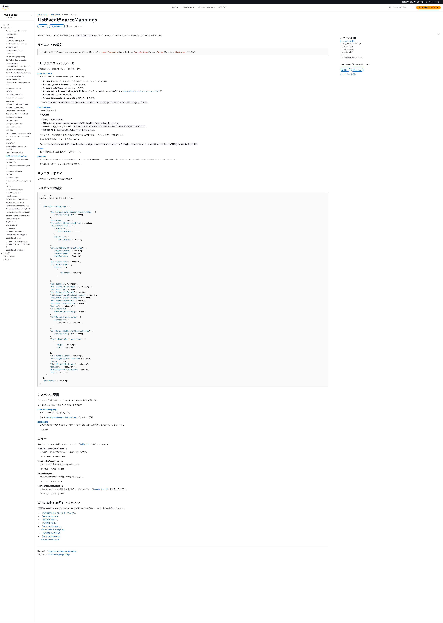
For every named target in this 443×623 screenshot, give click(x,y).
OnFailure (59, 228)
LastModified (58, 289)
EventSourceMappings (55, 206)
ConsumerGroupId (63, 215)
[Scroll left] (170, 7)
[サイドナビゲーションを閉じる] (31, 15)
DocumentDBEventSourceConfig (66, 248)
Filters (58, 267)
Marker (40, 148)
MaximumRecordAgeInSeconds (65, 298)
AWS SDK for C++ (50, 519)
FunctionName (43, 107)
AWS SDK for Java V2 (52, 526)
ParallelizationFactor (63, 303)
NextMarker (50, 381)
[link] (70, 14)
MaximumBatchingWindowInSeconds (68, 295)
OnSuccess (59, 237)
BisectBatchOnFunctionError (66, 223)
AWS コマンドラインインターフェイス (59, 513)
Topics (54, 367)
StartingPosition (60, 356)
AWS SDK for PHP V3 (51, 533)
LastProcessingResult (62, 292)
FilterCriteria (59, 264)
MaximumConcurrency (64, 311)
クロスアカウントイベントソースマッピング (141, 91)
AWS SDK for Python (51, 536)
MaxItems (41, 156)
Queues (54, 306)
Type (60, 345)
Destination (64, 231)
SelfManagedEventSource (63, 317)
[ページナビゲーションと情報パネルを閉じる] (438, 34)
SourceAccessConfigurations (66, 339)
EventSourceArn (44, 73)
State (54, 361)
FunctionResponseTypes (63, 287)
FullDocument (61, 256)
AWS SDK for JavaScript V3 (52, 529)
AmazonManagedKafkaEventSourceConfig (71, 212)
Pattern (65, 273)
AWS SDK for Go (49, 523)
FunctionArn (57, 284)
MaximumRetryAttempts (62, 300)
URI (59, 347)
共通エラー (84, 444)
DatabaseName (61, 253)
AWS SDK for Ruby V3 (50, 539)
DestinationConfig (61, 226)
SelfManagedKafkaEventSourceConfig (70, 331)
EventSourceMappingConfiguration (61, 417)
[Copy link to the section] (35, 45)
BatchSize (56, 220)
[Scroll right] (228, 7)
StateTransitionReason (63, 364)
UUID (53, 372)
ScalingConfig (58, 309)
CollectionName (62, 251)
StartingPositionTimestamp (65, 358)
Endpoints (59, 320)
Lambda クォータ (100, 489)
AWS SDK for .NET (50, 516)
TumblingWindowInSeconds (64, 370)
